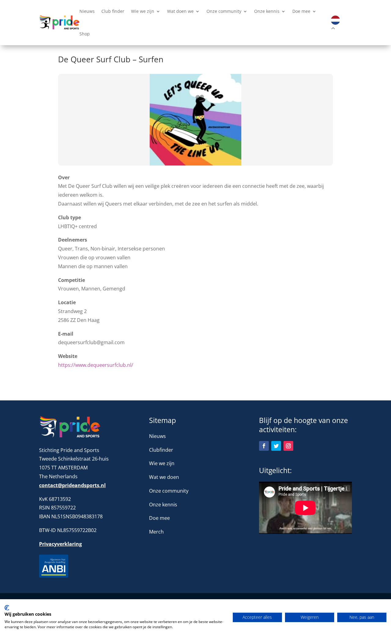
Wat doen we (180, 11)
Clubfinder (161, 450)
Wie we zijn (142, 11)
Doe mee (301, 11)
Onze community (223, 11)
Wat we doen (164, 477)
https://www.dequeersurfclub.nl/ (95, 365)
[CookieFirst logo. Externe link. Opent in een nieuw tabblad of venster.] (7, 608)
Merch (156, 531)
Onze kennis (267, 11)
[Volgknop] (264, 446)
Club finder (112, 11)
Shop (84, 34)
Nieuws (87, 11)
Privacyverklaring (60, 544)
